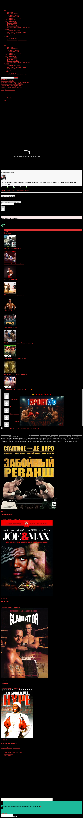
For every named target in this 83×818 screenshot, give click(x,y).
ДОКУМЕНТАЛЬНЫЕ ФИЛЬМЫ (16, 32)
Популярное (7, 230)
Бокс (2, 90)
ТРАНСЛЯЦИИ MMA (10, 21)
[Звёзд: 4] (23, 187)
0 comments (16, 519)
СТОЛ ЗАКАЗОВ (12, 38)
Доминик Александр (52, 439)
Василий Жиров (63, 435)
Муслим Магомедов (6, 435)
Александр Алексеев (14, 441)
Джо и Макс (5, 601)
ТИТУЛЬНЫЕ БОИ (12, 13)
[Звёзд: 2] (10, 187)
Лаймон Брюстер (54, 436)
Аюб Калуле (4, 438)
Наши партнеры (8, 754)
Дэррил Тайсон (4, 441)
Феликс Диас (70, 435)
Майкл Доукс (57, 441)
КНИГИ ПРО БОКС (12, 33)
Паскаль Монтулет (21, 438)
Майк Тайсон (8, 310)
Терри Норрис (23, 441)
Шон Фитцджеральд (73, 438)
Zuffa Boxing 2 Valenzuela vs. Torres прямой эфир (18, 343)
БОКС (5, 10)
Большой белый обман (9, 743)
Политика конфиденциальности (17, 40)
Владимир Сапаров (7, 172)
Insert (14, 816)
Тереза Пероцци (72, 441)
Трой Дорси (12, 439)
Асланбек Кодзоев (38, 441)
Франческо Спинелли (45, 435)
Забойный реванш (7, 514)
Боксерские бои (10, 90)
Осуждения (7, 233)
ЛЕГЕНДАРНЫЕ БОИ (13, 15)
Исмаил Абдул (61, 439)
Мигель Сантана (19, 439)
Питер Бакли (68, 439)
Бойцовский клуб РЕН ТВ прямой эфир (19, 27)
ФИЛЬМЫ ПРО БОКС (13, 30)
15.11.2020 (4, 740)
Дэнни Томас (43, 439)
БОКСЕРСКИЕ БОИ (13, 17)
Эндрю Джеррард (76, 439)
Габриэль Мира (5, 439)
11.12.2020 (4, 680)
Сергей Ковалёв (6, 101)
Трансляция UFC (12, 23)
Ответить (4, 813)
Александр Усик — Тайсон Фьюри (14, 264)
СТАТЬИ (9, 35)
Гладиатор (4, 683)
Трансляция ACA (12, 24)
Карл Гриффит (64, 441)
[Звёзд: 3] (16, 187)
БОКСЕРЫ (10, 12)
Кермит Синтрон (37, 436)
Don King (9, 98)
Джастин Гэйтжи (21, 436)
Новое (6, 231)
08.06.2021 (4, 511)
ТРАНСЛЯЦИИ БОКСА (10, 20)
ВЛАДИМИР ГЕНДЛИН (14, 18)
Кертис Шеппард (77, 436)
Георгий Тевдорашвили (33, 438)
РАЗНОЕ (6, 29)
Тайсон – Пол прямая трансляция (14, 295)
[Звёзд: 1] (4, 187)
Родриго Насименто (34, 435)
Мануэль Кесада (78, 435)
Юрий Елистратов (63, 438)
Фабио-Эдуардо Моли (53, 438)
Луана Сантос (13, 436)
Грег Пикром (27, 439)
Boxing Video (4, 2)
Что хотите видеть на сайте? (12, 248)
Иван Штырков (54, 435)
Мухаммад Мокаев (12, 438)
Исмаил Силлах (5, 436)
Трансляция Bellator (13, 26)
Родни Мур (69, 436)
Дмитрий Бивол (20, 434)
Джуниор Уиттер (45, 436)
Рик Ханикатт (29, 436)
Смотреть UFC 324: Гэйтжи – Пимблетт (15, 374)
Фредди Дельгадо (35, 439)
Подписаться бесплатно (42, 394)
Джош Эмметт (63, 436)
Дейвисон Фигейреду (48, 441)
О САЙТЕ (6, 37)
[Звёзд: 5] (29, 187)
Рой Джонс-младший (10, 279)
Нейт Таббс (30, 441)
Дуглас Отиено (14, 190)
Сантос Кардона (43, 438)
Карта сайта (7, 755)
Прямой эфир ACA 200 (10, 327)
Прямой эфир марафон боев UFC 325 (15, 358)
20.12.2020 (4, 598)
